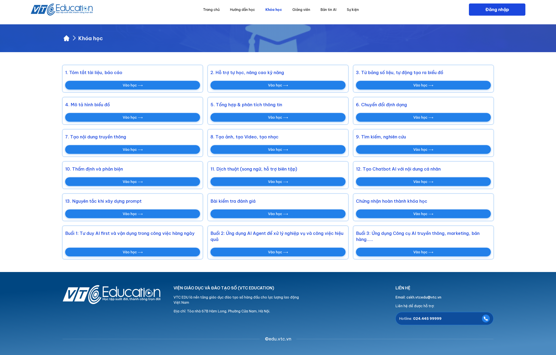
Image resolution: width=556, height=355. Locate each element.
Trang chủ (211, 9)
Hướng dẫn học (242, 9)
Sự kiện (353, 9)
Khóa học (273, 9)
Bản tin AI (328, 9)
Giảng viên (301, 9)
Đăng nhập (497, 9)
